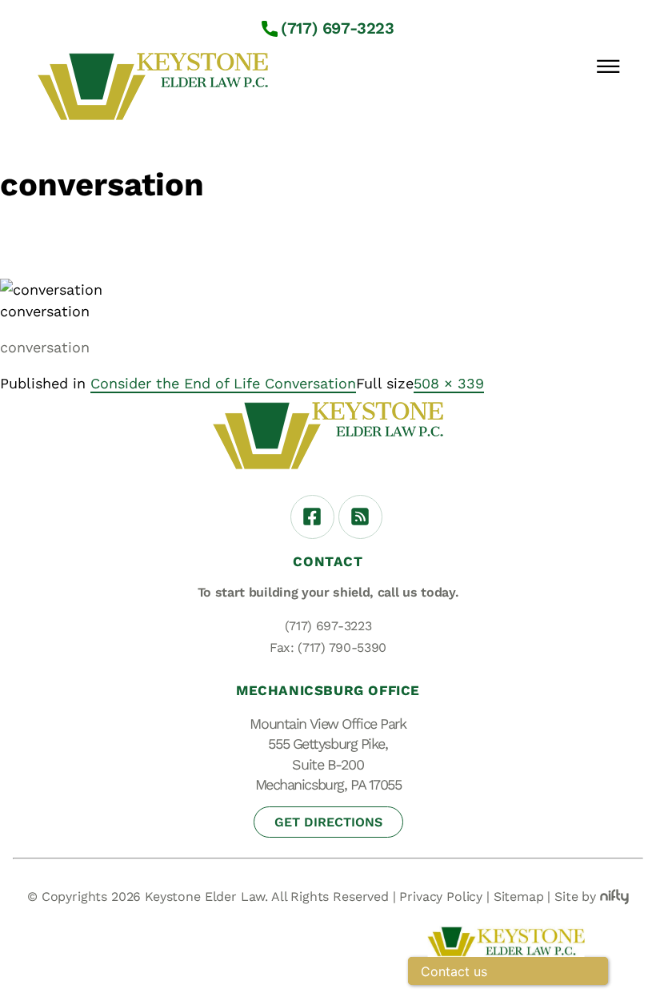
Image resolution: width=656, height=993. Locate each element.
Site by (575, 896)
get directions (328, 822)
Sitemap (519, 896)
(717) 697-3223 (337, 28)
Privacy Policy (440, 896)
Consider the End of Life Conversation (223, 383)
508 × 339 (449, 383)
